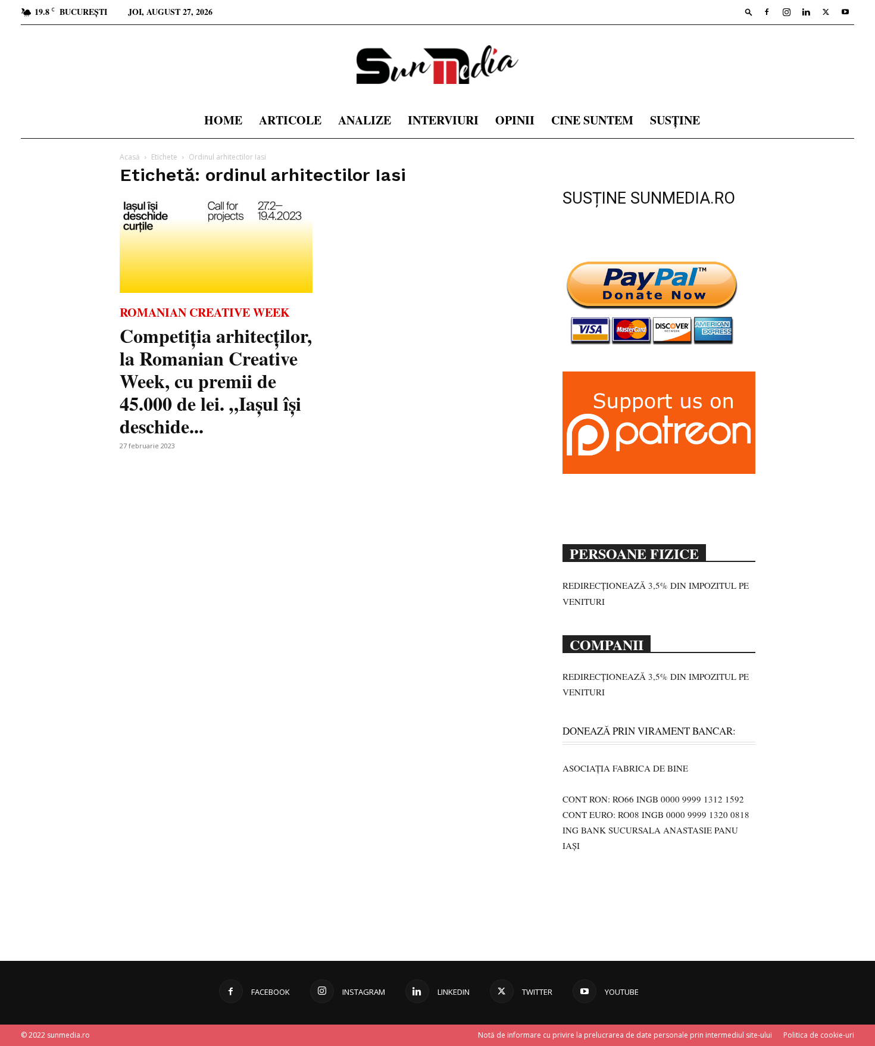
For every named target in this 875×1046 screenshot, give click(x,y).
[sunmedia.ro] (437, 64)
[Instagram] (786, 12)
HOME (223, 120)
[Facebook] (767, 12)
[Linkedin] (806, 12)
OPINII (515, 120)
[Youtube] (845, 12)
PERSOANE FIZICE (634, 552)
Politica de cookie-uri (818, 1035)
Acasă (130, 157)
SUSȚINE (675, 120)
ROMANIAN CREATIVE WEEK (205, 312)
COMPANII (606, 643)
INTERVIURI (443, 120)
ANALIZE (364, 120)
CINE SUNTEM (592, 120)
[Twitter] (826, 12)
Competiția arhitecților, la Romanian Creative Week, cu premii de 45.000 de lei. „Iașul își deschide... (216, 380)
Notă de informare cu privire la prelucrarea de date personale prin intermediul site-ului (625, 1035)
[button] (749, 11)
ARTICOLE (290, 120)
